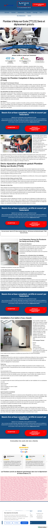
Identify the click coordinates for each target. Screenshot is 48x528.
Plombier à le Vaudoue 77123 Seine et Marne (38, 496)
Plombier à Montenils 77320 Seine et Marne (33, 489)
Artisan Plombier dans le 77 (35, 498)
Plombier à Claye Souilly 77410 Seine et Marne (12, 488)
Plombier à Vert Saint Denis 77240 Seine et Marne (36, 490)
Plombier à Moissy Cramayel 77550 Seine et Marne (23, 483)
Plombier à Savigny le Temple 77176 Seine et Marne (30, 478)
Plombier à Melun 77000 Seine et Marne (39, 477)
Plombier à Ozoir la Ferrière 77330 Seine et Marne (12, 482)
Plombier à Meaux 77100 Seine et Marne (23, 477)
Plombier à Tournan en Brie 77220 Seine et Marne (12, 493)
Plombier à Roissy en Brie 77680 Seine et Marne (12, 480)
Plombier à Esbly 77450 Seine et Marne (22, 498)
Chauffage (35, 12)
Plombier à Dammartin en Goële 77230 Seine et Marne (22, 494)
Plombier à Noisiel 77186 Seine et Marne (14, 484)
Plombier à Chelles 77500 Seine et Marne (8, 477)
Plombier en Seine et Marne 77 (24, 500)
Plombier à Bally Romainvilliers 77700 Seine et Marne (10, 491)
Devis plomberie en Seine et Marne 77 (19, 499)
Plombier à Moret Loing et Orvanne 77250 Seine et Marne (23, 487)
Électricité (7, 12)
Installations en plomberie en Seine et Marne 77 (35, 499)
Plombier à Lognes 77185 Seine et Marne (22, 485)
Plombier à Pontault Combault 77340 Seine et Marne (10, 478)
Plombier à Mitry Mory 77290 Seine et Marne (30, 482)
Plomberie (13, 12)
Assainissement (21, 12)
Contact (29, 15)
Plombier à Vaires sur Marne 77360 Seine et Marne (30, 486)
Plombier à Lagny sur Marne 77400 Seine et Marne (21, 481)
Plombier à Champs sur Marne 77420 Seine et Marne (23, 479)
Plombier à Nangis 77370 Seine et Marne (19, 492)
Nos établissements (21, 15)
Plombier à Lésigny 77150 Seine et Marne (19, 490)
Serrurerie (29, 12)
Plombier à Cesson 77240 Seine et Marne (17, 489)
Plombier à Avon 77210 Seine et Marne (13, 486)
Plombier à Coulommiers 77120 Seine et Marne (30, 484)
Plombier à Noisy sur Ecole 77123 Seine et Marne (10, 497)
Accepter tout (24, 522)
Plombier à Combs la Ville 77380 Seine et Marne (30, 480)
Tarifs (41, 12)
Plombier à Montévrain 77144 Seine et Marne (30, 495)
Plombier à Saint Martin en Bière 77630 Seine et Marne (29, 497)
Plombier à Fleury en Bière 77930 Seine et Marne (21, 496)
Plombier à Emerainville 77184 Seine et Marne (29, 491)
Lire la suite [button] (6, 467)
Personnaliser (8, 522)
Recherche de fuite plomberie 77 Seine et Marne (9, 500)
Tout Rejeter (16, 522)
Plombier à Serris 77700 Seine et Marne (29, 493)
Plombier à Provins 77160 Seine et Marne (29, 488)
